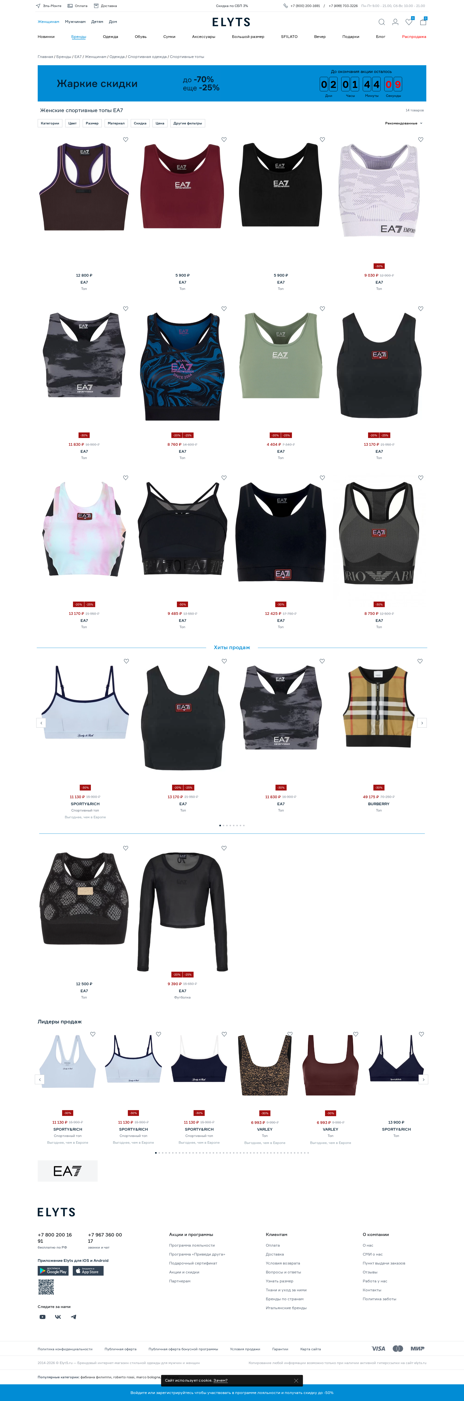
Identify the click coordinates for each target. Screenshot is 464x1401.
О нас (368, 1245)
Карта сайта (310, 1349)
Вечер (320, 36)
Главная (45, 56)
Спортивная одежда (147, 56)
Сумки (169, 36)
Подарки (350, 36)
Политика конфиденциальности (65, 1349)
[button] (41, 723)
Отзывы (370, 1272)
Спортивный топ (85, 810)
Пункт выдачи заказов (384, 1263)
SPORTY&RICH (85, 803)
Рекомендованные (401, 123)
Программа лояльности (192, 1245)
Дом (113, 21)
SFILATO (289, 36)
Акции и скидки (184, 1272)
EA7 (78, 56)
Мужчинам (75, 21)
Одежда (110, 36)
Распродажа (414, 36)
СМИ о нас (373, 1254)
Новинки (46, 36)
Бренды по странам (285, 1298)
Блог (380, 36)
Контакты (372, 1289)
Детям (97, 21)
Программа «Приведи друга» (197, 1254)
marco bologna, (149, 1377)
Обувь (141, 36)
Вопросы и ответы (283, 1272)
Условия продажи (245, 1349)
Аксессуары (203, 36)
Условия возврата (283, 1263)
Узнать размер (279, 1281)
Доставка (275, 1254)
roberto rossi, (124, 1377)
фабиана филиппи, (96, 1377)
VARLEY (265, 1129)
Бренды (78, 36)
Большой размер (248, 36)
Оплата (273, 1245)
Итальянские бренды (286, 1307)
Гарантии (280, 1349)
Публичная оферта (121, 1349)
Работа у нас (375, 1281)
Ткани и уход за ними (286, 1289)
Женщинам (48, 21)
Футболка (182, 997)
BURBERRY (379, 803)
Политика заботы (379, 1298)
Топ (84, 289)
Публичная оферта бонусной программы (183, 1349)
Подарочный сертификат (193, 1263)
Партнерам (179, 1281)
